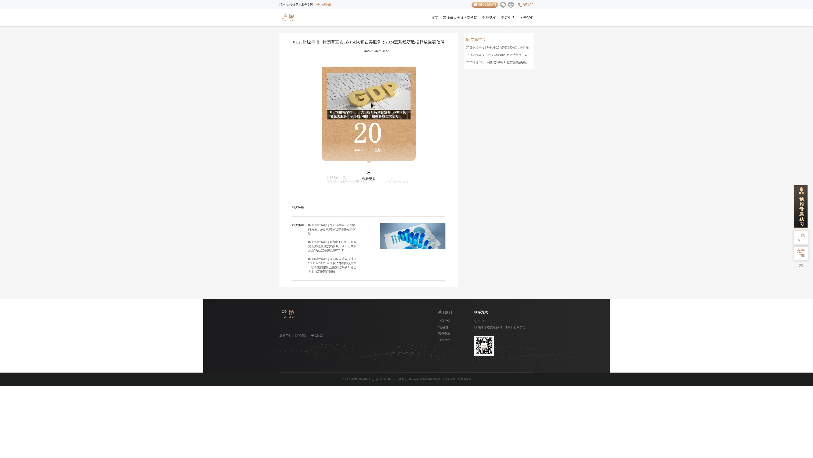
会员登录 (324, 5)
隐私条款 (301, 335)
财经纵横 (489, 18)
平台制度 (317, 335)
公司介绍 (444, 321)
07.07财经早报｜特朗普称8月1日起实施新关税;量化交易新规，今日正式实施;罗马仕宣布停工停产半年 (332, 246)
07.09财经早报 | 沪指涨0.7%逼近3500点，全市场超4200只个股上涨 (509, 47)
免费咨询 (801, 253)
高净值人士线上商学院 (460, 18)
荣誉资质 (444, 333)
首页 (434, 18)
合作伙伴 (444, 340)
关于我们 (527, 18)
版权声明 (285, 335)
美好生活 (508, 18)
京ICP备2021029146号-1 (355, 379)
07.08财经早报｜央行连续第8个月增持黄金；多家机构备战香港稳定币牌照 (332, 229)
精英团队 (444, 327)
